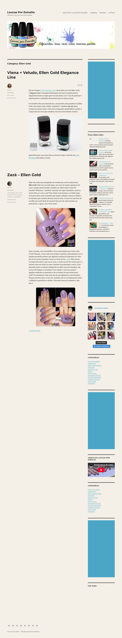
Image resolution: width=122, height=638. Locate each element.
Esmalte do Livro (93, 369)
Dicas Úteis (91, 367)
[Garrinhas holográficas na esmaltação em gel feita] (101, 317)
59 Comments (11, 98)
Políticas (103, 13)
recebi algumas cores (48, 90)
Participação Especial (94, 375)
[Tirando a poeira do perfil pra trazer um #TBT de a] (92, 326)
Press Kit (80, 85)
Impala (20, 195)
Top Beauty (17, 197)
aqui (67, 259)
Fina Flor (14, 195)
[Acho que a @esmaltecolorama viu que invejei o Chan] (101, 335)
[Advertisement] (101, 90)
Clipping (93, 13)
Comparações (92, 363)
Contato (111, 13)
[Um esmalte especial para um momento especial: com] (110, 326)
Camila (9, 187)
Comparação (11, 193)
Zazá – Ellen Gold (24, 174)
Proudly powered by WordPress (30, 631)
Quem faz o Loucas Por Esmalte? (75, 13)
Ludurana (10, 197)
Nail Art (90, 371)
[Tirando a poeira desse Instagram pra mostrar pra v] (92, 335)
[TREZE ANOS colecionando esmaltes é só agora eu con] (110, 317)
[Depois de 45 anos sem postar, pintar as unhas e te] (101, 326)
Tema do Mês (92, 381)
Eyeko (9, 195)
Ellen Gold (10, 95)
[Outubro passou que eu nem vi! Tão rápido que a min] (110, 335)
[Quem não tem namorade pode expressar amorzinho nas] (92, 317)
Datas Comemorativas (94, 365)
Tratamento (91, 383)
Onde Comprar (92, 373)
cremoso (10, 199)
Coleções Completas (94, 361)
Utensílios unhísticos (105, 198)
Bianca (9, 90)
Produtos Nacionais (94, 379)
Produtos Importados (94, 377)
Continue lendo (34, 331)
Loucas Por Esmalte (21, 12)
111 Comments (11, 202)
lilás (14, 199)
